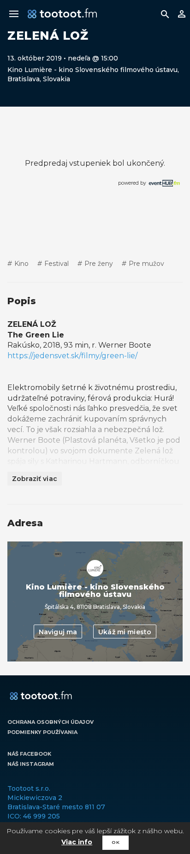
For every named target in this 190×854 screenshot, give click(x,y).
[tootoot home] (41, 696)
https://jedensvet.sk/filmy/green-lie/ (72, 355)
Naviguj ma (58, 632)
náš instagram (30, 764)
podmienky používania (42, 732)
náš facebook (29, 754)
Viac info (76, 842)
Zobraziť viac (34, 479)
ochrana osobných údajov (50, 722)
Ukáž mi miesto (124, 632)
